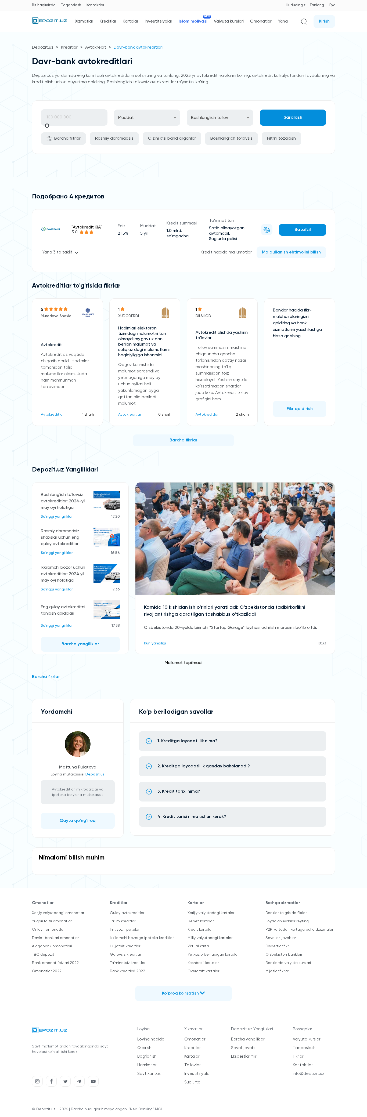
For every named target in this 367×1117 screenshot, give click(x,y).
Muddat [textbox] (126, 118)
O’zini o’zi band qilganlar (172, 138)
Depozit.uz (42, 47)
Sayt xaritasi (149, 1074)
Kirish (324, 21)
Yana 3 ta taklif (57, 252)
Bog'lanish (146, 1056)
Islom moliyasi (193, 21)
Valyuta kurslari (229, 21)
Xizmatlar (84, 21)
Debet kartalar (201, 921)
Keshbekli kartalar (203, 963)
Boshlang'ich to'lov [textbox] (209, 118)
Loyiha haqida (150, 1039)
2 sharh (242, 414)
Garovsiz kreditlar (125, 954)
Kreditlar (108, 21)
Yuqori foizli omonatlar (52, 921)
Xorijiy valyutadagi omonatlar (58, 913)
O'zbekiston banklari (283, 954)
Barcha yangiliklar (80, 644)
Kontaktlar (95, 5)
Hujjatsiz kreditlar (125, 946)
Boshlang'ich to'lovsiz (231, 138)
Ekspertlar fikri (277, 946)
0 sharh (164, 414)
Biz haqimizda (44, 5)
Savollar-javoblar (280, 938)
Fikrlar (298, 1056)
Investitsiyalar (158, 21)
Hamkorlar (147, 1065)
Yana (283, 21)
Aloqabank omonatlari (52, 946)
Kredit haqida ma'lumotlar (226, 252)
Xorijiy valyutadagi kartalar (211, 913)
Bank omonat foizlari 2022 (55, 963)
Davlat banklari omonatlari (56, 938)
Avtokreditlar (52, 414)
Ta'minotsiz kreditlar (127, 963)
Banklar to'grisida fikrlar (286, 913)
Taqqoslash (71, 5)
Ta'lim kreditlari (123, 921)
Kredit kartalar (200, 929)
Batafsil (302, 230)
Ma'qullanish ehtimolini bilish (291, 252)
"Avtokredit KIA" (86, 227)
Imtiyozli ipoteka (124, 929)
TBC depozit (43, 954)
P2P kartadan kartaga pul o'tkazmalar (299, 929)
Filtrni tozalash (281, 138)
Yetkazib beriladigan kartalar (213, 954)
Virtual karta (198, 946)
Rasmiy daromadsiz (114, 138)
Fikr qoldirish (300, 409)
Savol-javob (243, 1048)
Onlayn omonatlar (48, 929)
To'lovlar (192, 1065)
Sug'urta (192, 1082)
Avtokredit (95, 47)
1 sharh (88, 414)
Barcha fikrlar (183, 440)
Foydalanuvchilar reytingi (287, 921)
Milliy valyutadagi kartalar (210, 938)
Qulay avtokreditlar (127, 913)
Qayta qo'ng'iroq (78, 821)
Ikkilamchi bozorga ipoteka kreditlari (142, 938)
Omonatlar (261, 21)
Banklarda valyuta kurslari (288, 963)
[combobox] (147, 118)
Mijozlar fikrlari (277, 971)
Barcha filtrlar (67, 138)
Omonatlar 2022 (47, 971)
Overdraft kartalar (203, 971)
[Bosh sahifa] (49, 23)
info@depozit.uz (308, 1074)
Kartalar (130, 21)
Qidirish (144, 1048)
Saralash (293, 117)
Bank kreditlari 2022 (127, 971)
